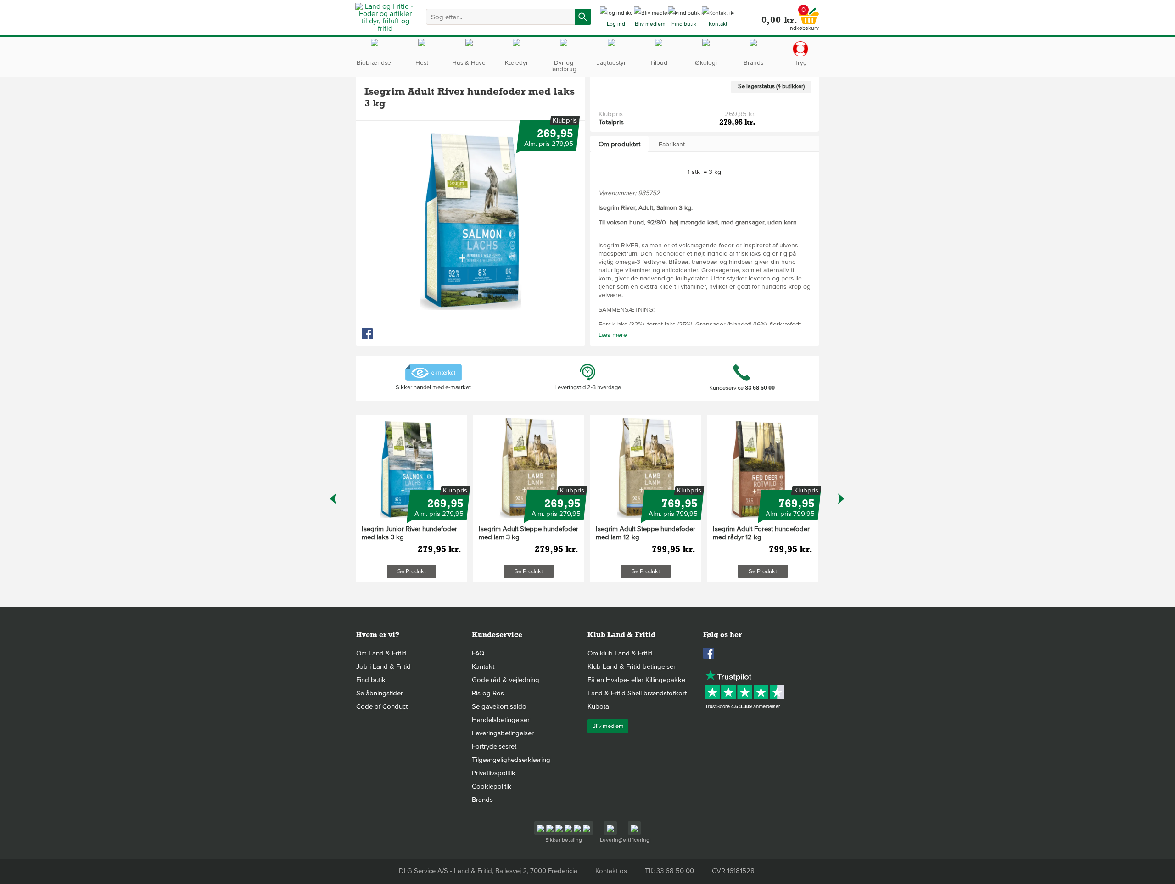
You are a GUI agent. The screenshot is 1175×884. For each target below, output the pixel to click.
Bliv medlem (608, 726)
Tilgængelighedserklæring (511, 759)
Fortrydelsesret (494, 746)
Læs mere (613, 335)
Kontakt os (611, 871)
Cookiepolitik (491, 786)
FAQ (478, 653)
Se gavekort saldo (499, 706)
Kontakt (483, 666)
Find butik (371, 680)
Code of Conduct (382, 706)
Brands (482, 799)
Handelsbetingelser (501, 720)
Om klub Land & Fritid (620, 653)
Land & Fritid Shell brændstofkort (637, 693)
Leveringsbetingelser (503, 733)
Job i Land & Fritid (383, 666)
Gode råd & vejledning (505, 680)
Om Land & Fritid (381, 653)
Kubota (598, 706)
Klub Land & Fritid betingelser (632, 666)
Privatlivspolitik (493, 773)
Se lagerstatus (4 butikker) (771, 86)
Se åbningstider (379, 693)
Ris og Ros (488, 693)
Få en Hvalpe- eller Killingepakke (636, 680)
